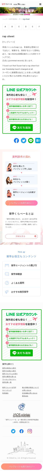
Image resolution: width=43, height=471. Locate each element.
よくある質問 (17, 283)
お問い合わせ (26, 390)
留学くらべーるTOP (9, 387)
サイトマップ (7, 390)
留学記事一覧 (7, 382)
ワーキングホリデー (9, 379)
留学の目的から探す (9, 368)
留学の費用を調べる (9, 376)
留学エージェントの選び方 (24, 265)
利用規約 (5, 393)
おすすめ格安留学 (19, 292)
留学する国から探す (9, 371)
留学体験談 (16, 274)
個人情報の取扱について (30, 387)
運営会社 (25, 396)
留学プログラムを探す (10, 374)
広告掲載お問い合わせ (29, 393)
